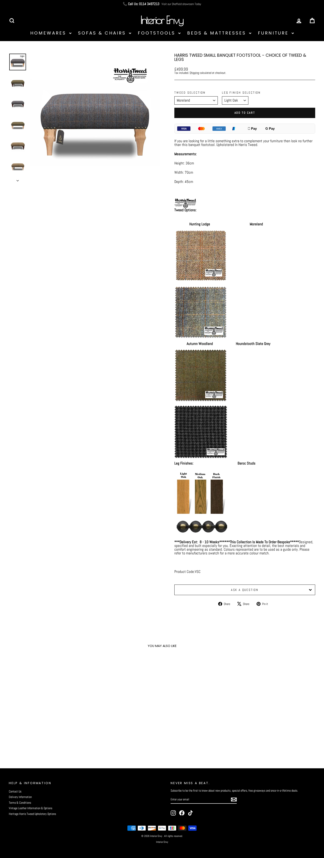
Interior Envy (162, 842)
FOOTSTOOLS (157, 33)
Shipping (194, 73)
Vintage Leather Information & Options (30, 808)
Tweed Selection (190, 92)
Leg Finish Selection (241, 92)
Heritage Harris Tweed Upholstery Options (32, 814)
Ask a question (245, 590)
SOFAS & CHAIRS (103, 33)
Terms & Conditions (20, 803)
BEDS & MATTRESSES (217, 33)
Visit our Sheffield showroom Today (181, 3)
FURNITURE (274, 33)
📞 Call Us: (141, 4)
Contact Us (15, 791)
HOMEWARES (49, 33)
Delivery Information (20, 797)
